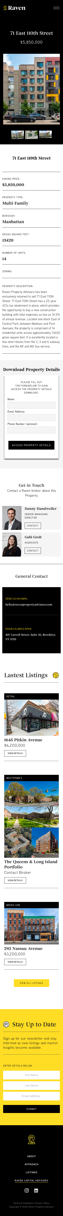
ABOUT (31, 1156)
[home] (17, 8)
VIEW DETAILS (15, 753)
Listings (31, 1172)
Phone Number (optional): (23, 424)
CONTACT (32, 525)
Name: (11, 399)
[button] (56, 8)
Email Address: (16, 411)
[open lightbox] (31, 89)
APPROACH (31, 1164)
